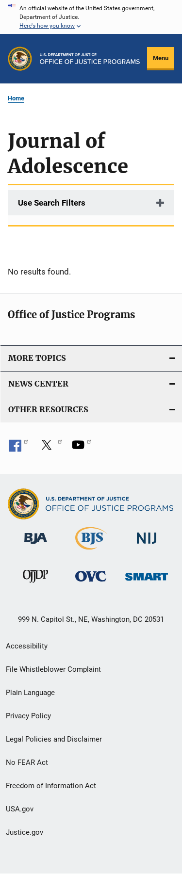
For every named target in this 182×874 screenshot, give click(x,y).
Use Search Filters (51, 203)
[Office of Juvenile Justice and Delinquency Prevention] (35, 584)
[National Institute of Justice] (146, 545)
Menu (160, 58)
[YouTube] (81, 448)
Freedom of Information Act (51, 785)
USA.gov (19, 809)
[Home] (90, 58)
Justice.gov (24, 832)
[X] (50, 448)
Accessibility (27, 646)
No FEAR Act (27, 762)
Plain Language (30, 692)
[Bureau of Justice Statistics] (91, 551)
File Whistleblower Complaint (53, 669)
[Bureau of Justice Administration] (35, 545)
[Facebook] (18, 448)
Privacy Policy (28, 716)
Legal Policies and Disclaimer (54, 739)
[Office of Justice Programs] (20, 59)
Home (16, 98)
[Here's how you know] (91, 17)
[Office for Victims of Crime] (90, 583)
